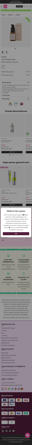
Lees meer (19, 230)
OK (16, 233)
